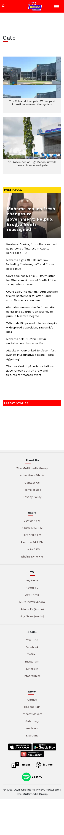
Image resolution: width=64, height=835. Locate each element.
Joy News (32, 580)
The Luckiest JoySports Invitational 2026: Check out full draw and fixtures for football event (30, 371)
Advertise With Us (32, 475)
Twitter (32, 654)
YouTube (32, 640)
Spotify (36, 776)
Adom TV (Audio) (32, 609)
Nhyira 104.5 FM (32, 556)
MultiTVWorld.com (32, 602)
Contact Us (32, 482)
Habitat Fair (32, 706)
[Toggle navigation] (57, 7)
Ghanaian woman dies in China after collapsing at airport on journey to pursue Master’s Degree (31, 312)
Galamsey (32, 721)
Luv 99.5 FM (32, 549)
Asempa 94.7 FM (32, 542)
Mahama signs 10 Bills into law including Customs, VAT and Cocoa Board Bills (30, 264)
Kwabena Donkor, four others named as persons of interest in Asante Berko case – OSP (31, 248)
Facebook (32, 647)
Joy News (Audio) (32, 616)
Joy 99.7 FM (32, 520)
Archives (32, 728)
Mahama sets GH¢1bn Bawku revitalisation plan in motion (26, 341)
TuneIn (24, 764)
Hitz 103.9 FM (32, 535)
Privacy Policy (32, 497)
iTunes (47, 764)
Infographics (32, 676)
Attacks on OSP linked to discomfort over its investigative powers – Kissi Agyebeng (30, 355)
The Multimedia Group (32, 468)
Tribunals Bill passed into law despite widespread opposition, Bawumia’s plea (31, 327)
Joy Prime (32, 594)
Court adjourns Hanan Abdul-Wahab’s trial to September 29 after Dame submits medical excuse (32, 296)
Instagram (32, 661)
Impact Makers (32, 714)
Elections (32, 735)
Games (32, 699)
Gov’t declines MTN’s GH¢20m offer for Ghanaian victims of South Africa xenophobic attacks (31, 280)
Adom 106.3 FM (32, 528)
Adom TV (32, 587)
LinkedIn (32, 668)
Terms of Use (32, 489)
